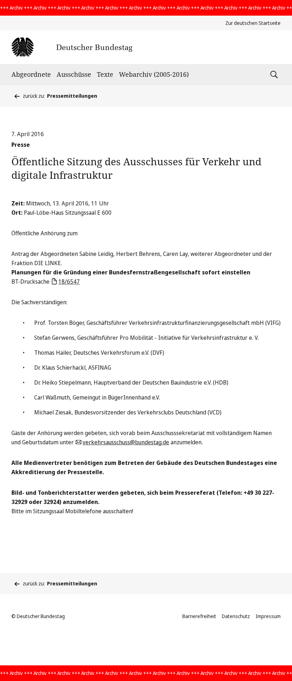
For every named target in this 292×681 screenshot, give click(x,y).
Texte (105, 74)
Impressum (268, 616)
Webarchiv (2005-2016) (154, 74)
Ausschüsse (74, 74)
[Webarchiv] (71, 47)
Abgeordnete (31, 74)
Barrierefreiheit (199, 616)
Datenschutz (236, 616)
